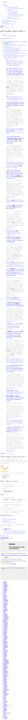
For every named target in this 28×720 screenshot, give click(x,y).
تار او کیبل (9, 9)
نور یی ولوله (10, 94)
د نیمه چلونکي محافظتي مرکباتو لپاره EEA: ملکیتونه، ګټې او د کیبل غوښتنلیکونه (14, 239)
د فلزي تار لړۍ (13, 12)
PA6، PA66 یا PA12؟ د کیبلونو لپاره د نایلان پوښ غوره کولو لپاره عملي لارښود (15, 398)
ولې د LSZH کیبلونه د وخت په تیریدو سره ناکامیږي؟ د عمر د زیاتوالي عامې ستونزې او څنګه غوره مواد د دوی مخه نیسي (15, 272)
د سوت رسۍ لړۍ (13, 13)
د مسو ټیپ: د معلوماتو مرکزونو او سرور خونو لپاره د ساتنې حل (15, 53)
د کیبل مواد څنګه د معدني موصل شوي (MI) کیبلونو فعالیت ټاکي (14, 206)
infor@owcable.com (8, 491)
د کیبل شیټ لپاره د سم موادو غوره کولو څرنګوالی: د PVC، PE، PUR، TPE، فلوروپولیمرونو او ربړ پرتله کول (15, 139)
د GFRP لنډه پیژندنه (9, 43)
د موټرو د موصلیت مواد (10, 533)
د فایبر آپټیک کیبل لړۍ (16, 8)
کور (4, 4)
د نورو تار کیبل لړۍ (15, 15)
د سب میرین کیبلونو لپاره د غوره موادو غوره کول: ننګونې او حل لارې (15, 50)
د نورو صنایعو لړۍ (14, 18)
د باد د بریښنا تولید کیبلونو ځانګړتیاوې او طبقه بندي (12, 48)
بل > (11, 453)
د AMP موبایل (7, 529)
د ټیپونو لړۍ (13, 10)
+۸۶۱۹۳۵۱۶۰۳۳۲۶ (8, 486)
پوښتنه (3, 465)
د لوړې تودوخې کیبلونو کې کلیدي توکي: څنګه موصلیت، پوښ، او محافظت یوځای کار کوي (15, 104)
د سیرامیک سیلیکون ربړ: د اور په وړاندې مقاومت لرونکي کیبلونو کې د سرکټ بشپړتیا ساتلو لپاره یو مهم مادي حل (15, 368)
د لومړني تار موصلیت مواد (17, 530)
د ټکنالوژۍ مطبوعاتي (9, 21)
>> (9, 453)
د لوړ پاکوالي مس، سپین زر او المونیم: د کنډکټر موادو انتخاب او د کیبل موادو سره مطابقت (15, 429)
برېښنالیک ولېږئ (6, 536)
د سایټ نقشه (6, 528)
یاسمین (3, 539)
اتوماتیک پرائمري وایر (12, 531)
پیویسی (7, 530)
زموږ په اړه (6, 19)
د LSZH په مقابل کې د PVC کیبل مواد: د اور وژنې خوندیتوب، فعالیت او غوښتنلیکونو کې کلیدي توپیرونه (15, 334)
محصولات (5, 5)
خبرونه (5, 22)
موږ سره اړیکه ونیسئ (9, 23)
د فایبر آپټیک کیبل (12, 6)
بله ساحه (9, 17)
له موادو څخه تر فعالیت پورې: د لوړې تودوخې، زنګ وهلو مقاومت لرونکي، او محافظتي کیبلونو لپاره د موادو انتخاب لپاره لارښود (15, 71)
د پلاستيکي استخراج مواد (16, 14)
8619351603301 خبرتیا (7, 538)
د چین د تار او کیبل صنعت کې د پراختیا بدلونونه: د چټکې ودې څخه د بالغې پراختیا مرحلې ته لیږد (14, 56)
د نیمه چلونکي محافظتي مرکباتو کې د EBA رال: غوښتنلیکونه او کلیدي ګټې (15, 304)
